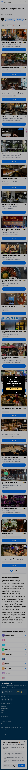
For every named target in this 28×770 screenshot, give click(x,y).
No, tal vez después (14, 392)
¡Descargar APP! (14, 388)
